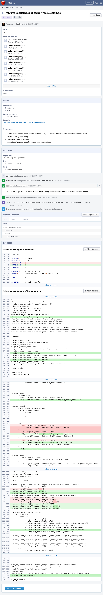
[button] (101, 3)
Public (18, 17)
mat (8, 111)
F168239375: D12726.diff (17, 40)
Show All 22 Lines (51, 285)
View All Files (51, 86)
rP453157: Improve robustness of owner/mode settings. (24, 122)
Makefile (10, 230)
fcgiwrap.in (13, 236)
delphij (18, 24)
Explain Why (87, 202)
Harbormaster (12, 180)
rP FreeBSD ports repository (14, 158)
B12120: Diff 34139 (46, 180)
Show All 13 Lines (51, 297)
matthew (10, 108)
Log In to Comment (14, 588)
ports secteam (12, 116)
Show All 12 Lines (51, 380)
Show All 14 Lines (51, 555)
